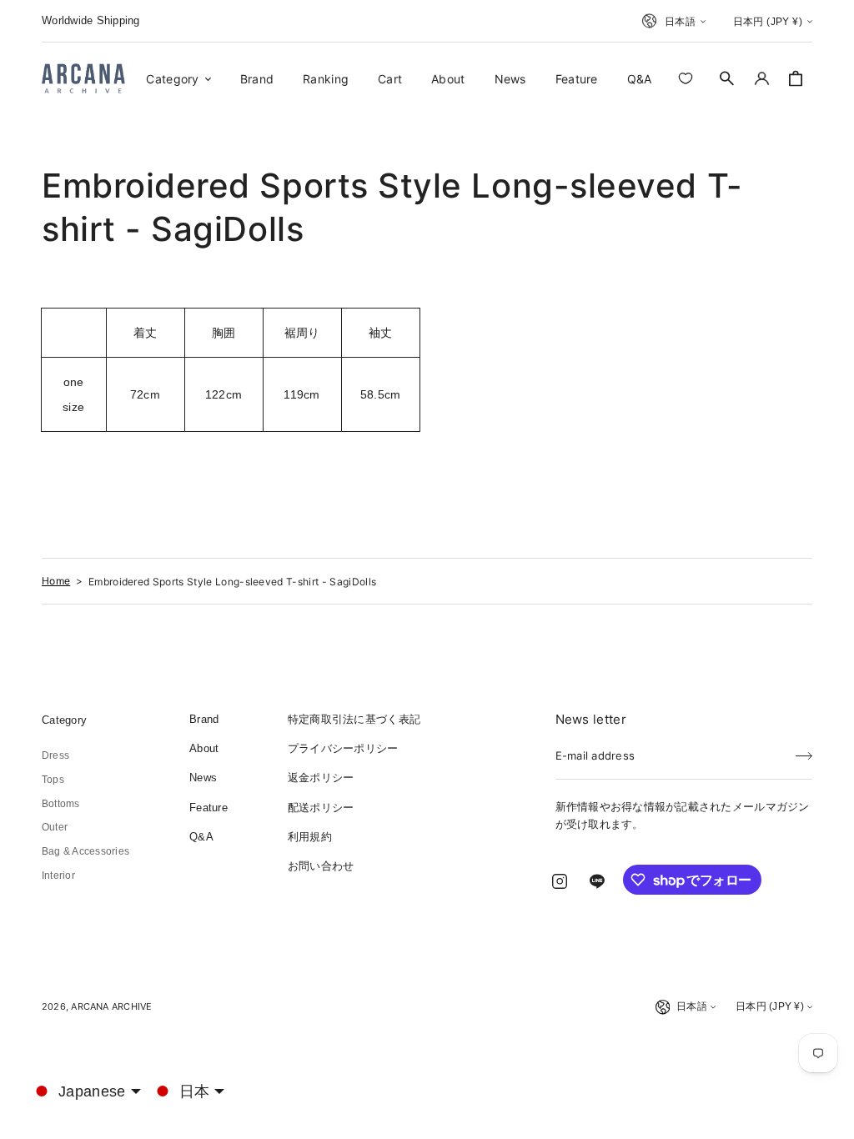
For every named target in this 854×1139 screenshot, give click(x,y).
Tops (53, 779)
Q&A (201, 836)
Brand (204, 719)
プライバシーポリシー (343, 748)
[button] (727, 78)
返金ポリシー (321, 777)
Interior (58, 875)
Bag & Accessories (85, 851)
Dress (55, 755)
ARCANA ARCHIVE (111, 1006)
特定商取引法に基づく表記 (354, 719)
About (204, 748)
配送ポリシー (321, 807)
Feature (208, 807)
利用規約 (310, 836)
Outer (55, 827)
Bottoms (61, 804)
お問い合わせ (321, 866)
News (203, 777)
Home (56, 581)
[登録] (804, 750)
